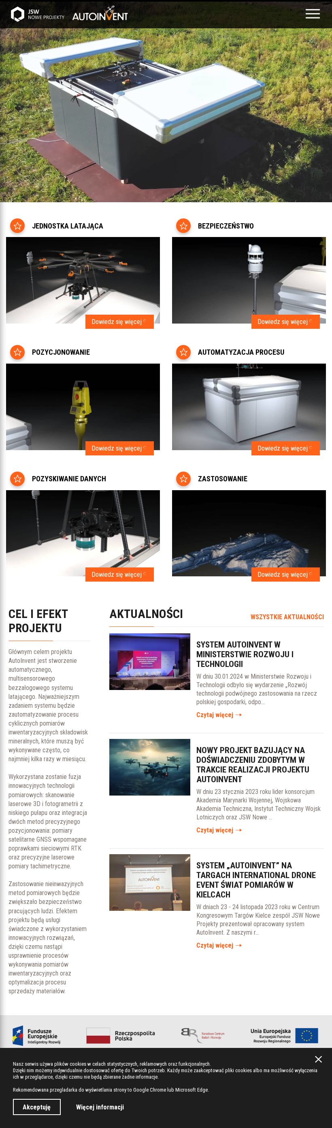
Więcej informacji (100, 1107)
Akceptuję (37, 1107)
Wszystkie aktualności (287, 617)
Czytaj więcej (214, 715)
